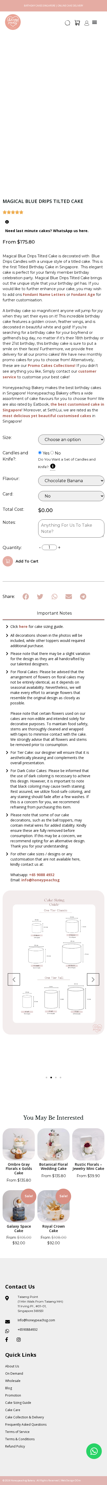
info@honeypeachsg (40, 879)
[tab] (53, 614)
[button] (68, 24)
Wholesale (13, 1381)
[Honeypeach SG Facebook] (8, 1339)
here (24, 626)
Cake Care (12, 1410)
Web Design (67, 1480)
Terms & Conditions (20, 1439)
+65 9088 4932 (41, 874)
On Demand (14, 1373)
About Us (12, 1366)
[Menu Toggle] (94, 22)
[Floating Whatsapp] (94, 1451)
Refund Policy (15, 1446)
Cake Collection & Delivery (24, 1417)
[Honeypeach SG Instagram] (20, 1339)
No (58, 453)
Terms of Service (17, 1432)
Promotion (13, 1395)
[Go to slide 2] (51, 1077)
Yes (46, 453)
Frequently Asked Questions (25, 1424)
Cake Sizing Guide (18, 1402)
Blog (8, 1388)
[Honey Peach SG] (13, 22)
